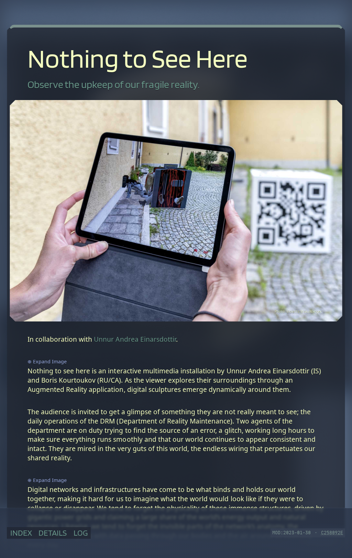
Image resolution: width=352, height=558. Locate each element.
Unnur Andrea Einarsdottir (135, 339)
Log (81, 533)
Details (52, 533)
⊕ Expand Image (47, 361)
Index (21, 533)
